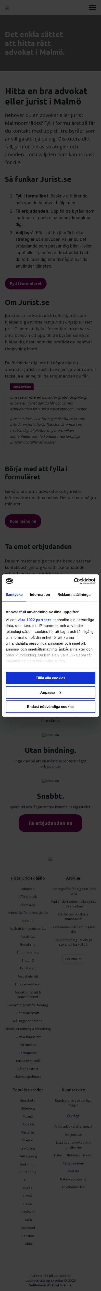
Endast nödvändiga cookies (50, 706)
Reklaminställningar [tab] (74, 594)
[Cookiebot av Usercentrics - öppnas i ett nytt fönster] (73, 581)
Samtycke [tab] (14, 594)
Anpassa (47, 692)
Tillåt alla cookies (50, 678)
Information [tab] (40, 594)
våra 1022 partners (34, 620)
